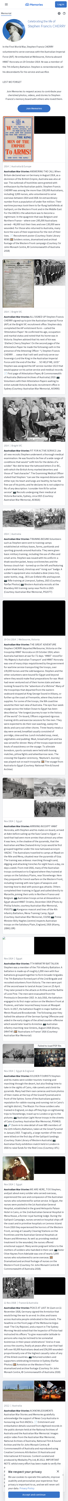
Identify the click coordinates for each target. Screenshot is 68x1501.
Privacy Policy (26, 1488)
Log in (61, 4)
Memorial (6, 13)
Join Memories (34, 108)
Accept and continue (34, 1494)
